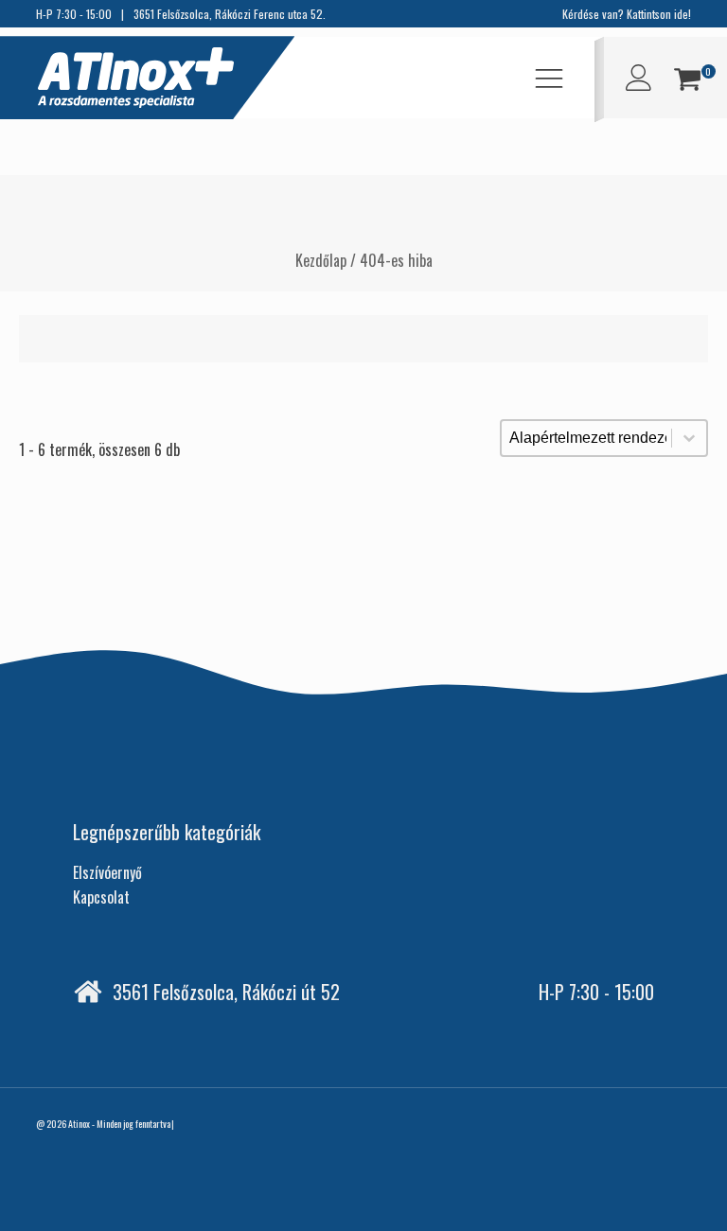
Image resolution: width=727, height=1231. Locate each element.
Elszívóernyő (107, 872)
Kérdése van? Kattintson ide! (626, 14)
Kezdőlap (320, 260)
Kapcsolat (101, 897)
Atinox (79, 1124)
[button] (687, 81)
